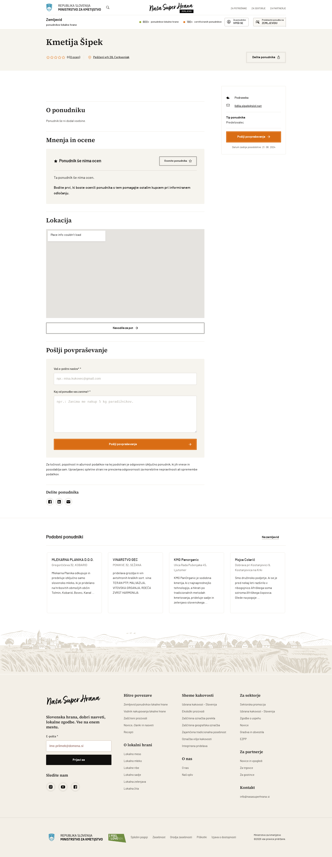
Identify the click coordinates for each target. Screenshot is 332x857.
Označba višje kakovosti (197, 739)
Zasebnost (159, 837)
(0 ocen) (74, 57)
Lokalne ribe (131, 768)
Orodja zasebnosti (181, 837)
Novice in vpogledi (251, 761)
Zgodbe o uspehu (250, 718)
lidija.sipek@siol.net (248, 106)
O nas (185, 768)
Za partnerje (278, 8)
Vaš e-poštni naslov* (67, 369)
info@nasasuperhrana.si (255, 796)
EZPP (243, 739)
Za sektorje (258, 8)
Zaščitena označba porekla (198, 718)
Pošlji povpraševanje (251, 136)
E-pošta (52, 736)
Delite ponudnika (263, 57)
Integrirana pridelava (195, 746)
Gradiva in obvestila (252, 732)
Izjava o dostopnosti (224, 837)
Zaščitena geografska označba (201, 725)
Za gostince (247, 774)
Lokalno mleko (133, 761)
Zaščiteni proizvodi (135, 718)
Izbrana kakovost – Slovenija (199, 704)
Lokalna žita (131, 788)
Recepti (128, 732)
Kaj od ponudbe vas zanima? (72, 391)
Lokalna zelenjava (135, 781)
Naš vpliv (187, 774)
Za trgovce (246, 768)
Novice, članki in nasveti (139, 725)
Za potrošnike (239, 8)
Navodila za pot (123, 328)
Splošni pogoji (139, 837)
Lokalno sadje (132, 774)
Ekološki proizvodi (193, 711)
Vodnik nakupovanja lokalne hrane (145, 711)
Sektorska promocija (253, 704)
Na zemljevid (270, 537)
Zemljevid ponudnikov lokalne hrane (146, 704)
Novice (244, 725)
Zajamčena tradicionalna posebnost (204, 732)
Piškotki (202, 837)
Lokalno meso (132, 754)
